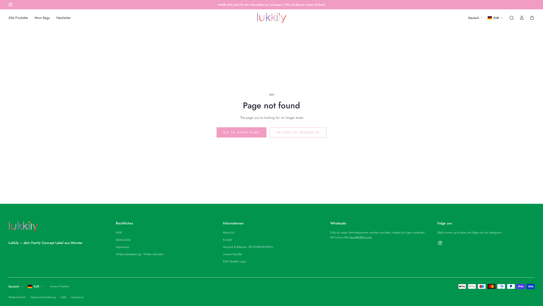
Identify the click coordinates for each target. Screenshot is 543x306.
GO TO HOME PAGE (241, 132)
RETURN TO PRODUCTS (298, 132)
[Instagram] (10, 4)
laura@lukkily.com (361, 237)
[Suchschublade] (512, 18)
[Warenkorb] (532, 18)
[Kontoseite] (522, 18)
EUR (36, 286)
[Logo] (271, 18)
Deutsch (13, 286)
